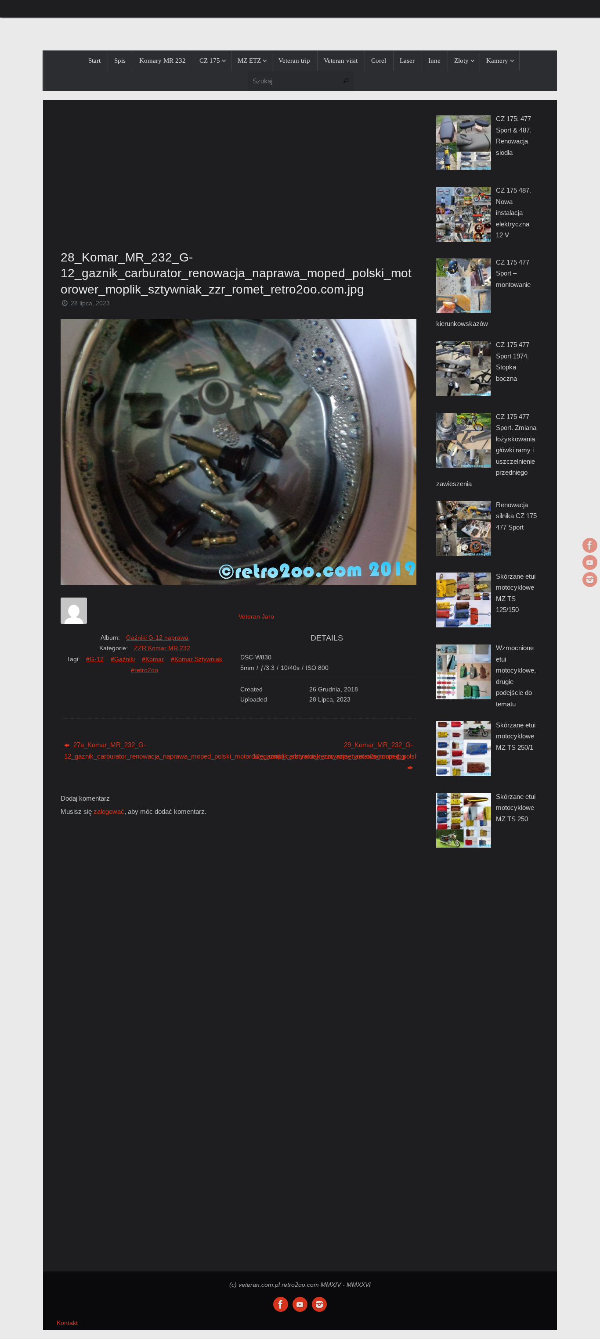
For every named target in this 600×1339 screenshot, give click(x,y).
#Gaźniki (123, 658)
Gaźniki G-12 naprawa (157, 637)
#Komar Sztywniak (196, 658)
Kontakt (67, 1323)
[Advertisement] (238, 172)
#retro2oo (144, 669)
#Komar (153, 658)
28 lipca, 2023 (90, 303)
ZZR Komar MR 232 (162, 648)
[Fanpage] (589, 545)
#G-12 (95, 658)
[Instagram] (589, 579)
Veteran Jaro (256, 616)
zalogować (109, 811)
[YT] (589, 562)
